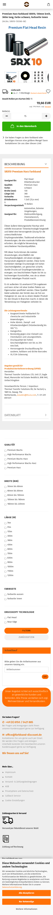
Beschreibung (14, 164)
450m (9, 544)
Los (45, 677)
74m (9, 523)
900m (10, 562)
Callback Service (13, 796)
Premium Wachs (15, 450)
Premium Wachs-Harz (17, 459)
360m (9, 540)
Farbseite (10, 588)
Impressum (10, 772)
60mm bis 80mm (15, 491)
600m (10, 549)
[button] (6, 116)
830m (10, 558)
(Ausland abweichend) (38, 93)
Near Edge (12, 622)
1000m (10, 566)
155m (9, 531)
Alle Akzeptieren (26, 893)
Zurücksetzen (26, 637)
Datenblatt (12, 415)
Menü (4, 4)
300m (10, 536)
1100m (10, 571)
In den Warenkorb (27, 126)
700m (9, 553)
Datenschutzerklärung (12, 887)
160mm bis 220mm (16, 504)
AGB (7, 786)
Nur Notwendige (26, 901)
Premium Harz (14, 467)
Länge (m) (10, 517)
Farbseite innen (14, 598)
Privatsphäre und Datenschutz (19, 791)
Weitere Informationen (26, 909)
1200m (10, 575)
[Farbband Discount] (26, 4)
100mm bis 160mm (16, 499)
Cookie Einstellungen (15, 800)
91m (9, 527)
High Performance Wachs (19, 454)
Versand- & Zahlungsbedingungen (21, 782)
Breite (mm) (11, 481)
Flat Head (11, 617)
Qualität (9, 444)
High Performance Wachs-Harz (21, 463)
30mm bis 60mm (15, 486)
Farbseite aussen (15, 594)
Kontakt (8, 777)
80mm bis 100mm (15, 495)
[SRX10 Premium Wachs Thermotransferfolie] (26, 44)
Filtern (26, 630)
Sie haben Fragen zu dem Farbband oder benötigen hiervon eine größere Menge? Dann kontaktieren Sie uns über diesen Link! (26, 140)
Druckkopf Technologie (19, 612)
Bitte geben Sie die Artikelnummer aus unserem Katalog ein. (23, 663)
